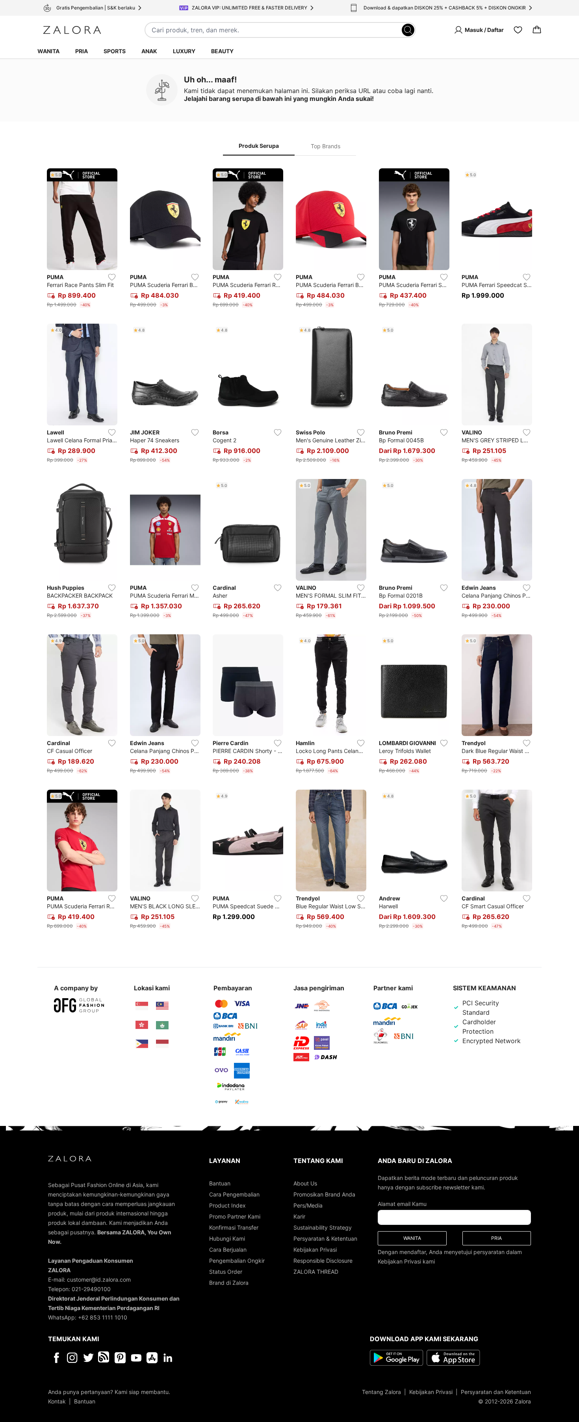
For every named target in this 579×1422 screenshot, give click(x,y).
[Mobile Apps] (152, 1358)
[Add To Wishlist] (111, 277)
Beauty (222, 51)
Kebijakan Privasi (315, 1249)
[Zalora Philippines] (142, 1044)
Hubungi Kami (227, 1238)
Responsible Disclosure (323, 1260)
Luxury (184, 51)
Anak (149, 51)
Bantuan (219, 1183)
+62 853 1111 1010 (102, 1317)
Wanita (48, 51)
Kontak (57, 1401)
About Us (305, 1183)
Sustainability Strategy (322, 1227)
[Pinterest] (120, 1358)
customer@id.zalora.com (99, 1279)
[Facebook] (56, 1358)
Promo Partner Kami (234, 1216)
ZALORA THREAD (315, 1271)
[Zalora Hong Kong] (142, 1025)
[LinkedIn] (168, 1358)
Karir (299, 1216)
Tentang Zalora (381, 1391)
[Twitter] (88, 1358)
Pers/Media (308, 1205)
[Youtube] (136, 1358)
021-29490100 (91, 1289)
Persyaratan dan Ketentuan (496, 1391)
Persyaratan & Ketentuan (325, 1238)
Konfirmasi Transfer (233, 1227)
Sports (115, 51)
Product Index (227, 1205)
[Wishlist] (518, 30)
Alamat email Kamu (402, 1203)
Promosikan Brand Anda (324, 1194)
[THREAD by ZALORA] (104, 1358)
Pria (81, 51)
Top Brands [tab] (325, 146)
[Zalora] (72, 30)
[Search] (408, 30)
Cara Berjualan (228, 1249)
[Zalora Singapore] (142, 1006)
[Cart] (537, 30)
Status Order (225, 1271)
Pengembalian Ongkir (237, 1260)
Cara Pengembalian (234, 1194)
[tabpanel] (289, 550)
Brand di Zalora (229, 1282)
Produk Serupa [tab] (259, 145)
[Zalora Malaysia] (162, 1006)
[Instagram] (72, 1358)
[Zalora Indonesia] (162, 1044)
